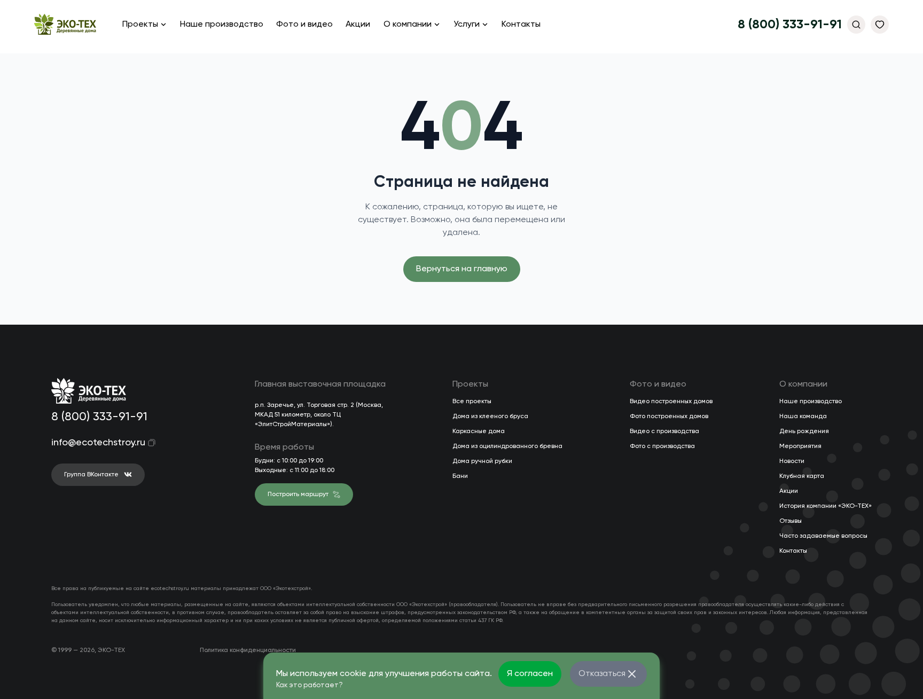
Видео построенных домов (671, 401)
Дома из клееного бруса (490, 416)
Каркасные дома (478, 431)
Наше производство (221, 24)
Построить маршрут (298, 494)
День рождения (804, 431)
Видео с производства (664, 431)
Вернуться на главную (461, 269)
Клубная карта (801, 476)
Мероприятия (800, 446)
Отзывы (790, 521)
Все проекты (471, 401)
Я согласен (530, 674)
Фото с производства (662, 446)
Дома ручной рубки (482, 461)
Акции (358, 24)
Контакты (521, 24)
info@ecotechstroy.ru (91, 442)
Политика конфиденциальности (248, 650)
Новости (791, 461)
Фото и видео (304, 24)
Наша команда (803, 416)
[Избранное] (880, 24)
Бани (460, 476)
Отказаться (601, 674)
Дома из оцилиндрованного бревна (507, 446)
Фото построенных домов (669, 416)
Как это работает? (309, 685)
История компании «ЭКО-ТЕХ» (825, 506)
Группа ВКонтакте (91, 475)
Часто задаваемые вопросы (823, 536)
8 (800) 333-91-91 (790, 24)
